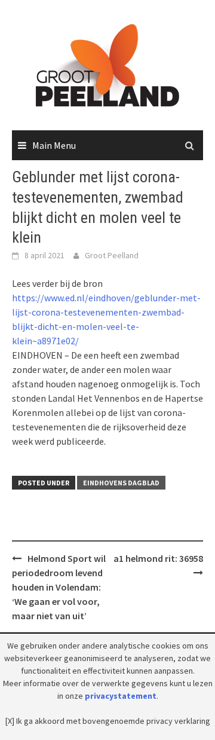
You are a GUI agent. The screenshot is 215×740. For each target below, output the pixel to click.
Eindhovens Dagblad (121, 482)
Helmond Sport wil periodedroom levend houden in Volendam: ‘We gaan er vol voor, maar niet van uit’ (59, 587)
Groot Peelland (112, 255)
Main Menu (54, 145)
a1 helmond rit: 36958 (158, 558)
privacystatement (120, 695)
